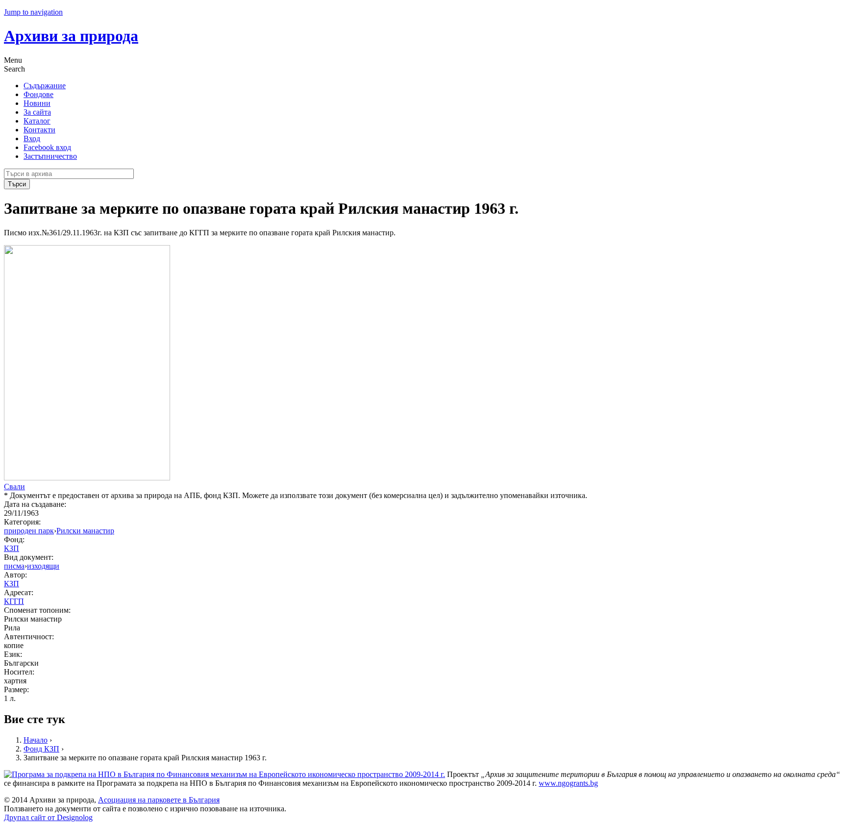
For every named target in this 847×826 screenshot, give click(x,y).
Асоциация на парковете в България (159, 800)
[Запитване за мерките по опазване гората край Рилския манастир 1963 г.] (87, 478)
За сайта (37, 112)
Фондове (38, 94)
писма (14, 566)
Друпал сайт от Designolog (48, 817)
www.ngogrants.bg (568, 783)
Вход (32, 138)
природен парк (29, 530)
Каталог (37, 121)
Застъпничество (50, 156)
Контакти (39, 129)
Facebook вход (47, 147)
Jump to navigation (33, 12)
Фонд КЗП (41, 749)
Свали (14, 486)
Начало (36, 740)
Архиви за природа (71, 36)
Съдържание (45, 85)
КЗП (11, 548)
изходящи (43, 566)
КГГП (14, 601)
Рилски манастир (85, 530)
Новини (37, 103)
